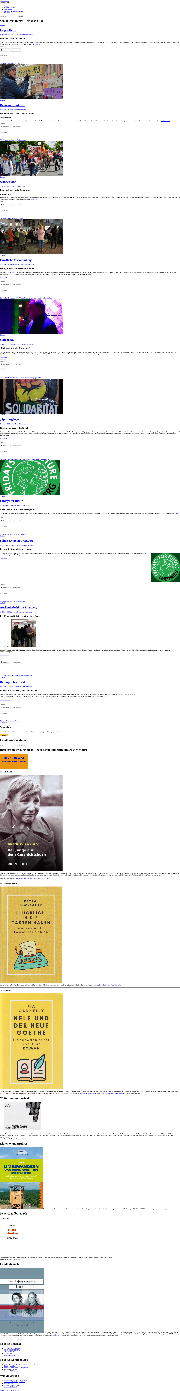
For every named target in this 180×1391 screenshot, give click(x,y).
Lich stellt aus (8, 1353)
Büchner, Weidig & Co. (11, 7)
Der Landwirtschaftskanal (11, 1385)
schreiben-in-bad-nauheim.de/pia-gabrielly (113, 1093)
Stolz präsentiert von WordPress (9, 1390)
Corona (10, 459)
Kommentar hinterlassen (26, 34)
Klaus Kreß (20, 378)
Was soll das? (8, 13)
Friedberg (22, 601)
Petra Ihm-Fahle (14, 264)
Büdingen (3, 721)
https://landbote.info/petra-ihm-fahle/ (110, 985)
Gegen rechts (12, 63)
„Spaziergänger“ (10, 419)
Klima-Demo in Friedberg (16, 540)
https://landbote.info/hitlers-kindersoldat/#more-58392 (34, 878)
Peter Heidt (49, 298)
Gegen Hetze (8, 30)
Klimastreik (22, 534)
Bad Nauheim (4, 218)
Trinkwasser (13, 1371)
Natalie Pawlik (41, 298)
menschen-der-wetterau (25, 1139)
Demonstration (4, 63)
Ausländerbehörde (5, 675)
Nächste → (5, 722)
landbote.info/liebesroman (87, 1093)
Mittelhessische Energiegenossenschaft (15, 1380)
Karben (18, 63)
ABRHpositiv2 (8, 1367)
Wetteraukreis (47, 459)
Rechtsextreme (21, 140)
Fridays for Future (14, 534)
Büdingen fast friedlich (14, 682)
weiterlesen (36, 44)
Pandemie (39, 378)
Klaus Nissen (14, 34)
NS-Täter (12, 1366)
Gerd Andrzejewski (9, 1364)
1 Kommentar (22, 109)
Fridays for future (11, 501)
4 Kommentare (23, 424)
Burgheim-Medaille (9, 1355)
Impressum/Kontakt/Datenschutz (13, 11)
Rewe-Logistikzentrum (21, 1367)
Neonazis (17, 721)
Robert (6, 1366)
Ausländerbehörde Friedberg (18, 607)
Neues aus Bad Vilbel (10, 1387)
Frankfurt (14, 140)
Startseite (6, 6)
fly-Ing (6, 1371)
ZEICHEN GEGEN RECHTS (13, 1348)
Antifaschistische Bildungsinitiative (14, 1382)
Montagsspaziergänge (30, 298)
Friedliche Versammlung (16, 260)
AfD (1, 140)
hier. (166, 1209)
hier (19, 1259)
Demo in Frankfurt (12, 105)
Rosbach (15, 1369)
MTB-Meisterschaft (9, 1351)
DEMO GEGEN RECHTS (12, 1350)
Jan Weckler (20, 298)
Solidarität (7, 339)
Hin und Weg (8, 9)
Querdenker (8, 181)
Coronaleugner (17, 459)
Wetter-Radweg (8, 1383)
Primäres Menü (5, 2)
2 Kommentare (21, 186)
